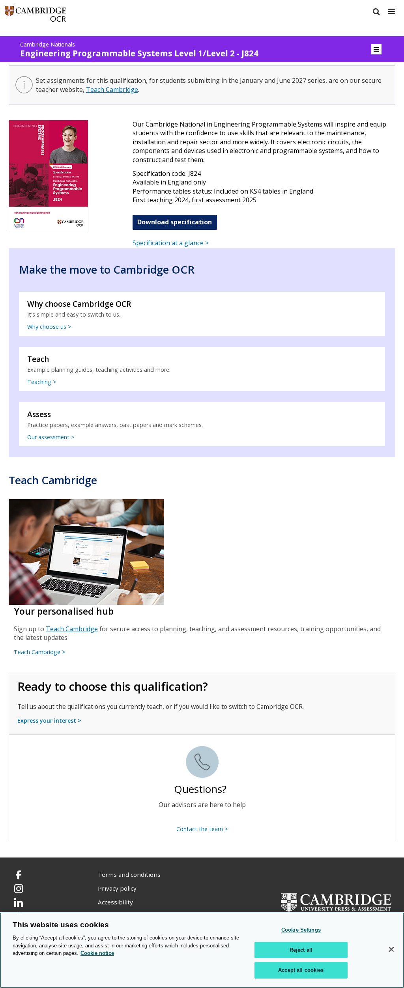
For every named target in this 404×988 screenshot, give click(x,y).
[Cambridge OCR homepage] (35, 15)
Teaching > (41, 382)
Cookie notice (97, 953)
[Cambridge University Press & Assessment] (336, 902)
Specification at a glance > (171, 243)
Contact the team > (202, 829)
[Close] (391, 949)
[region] (202, 950)
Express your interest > (49, 720)
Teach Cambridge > (39, 652)
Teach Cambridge (112, 89)
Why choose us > (49, 326)
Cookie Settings (301, 930)
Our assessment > (51, 437)
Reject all (301, 950)
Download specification (174, 222)
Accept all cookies (301, 970)
